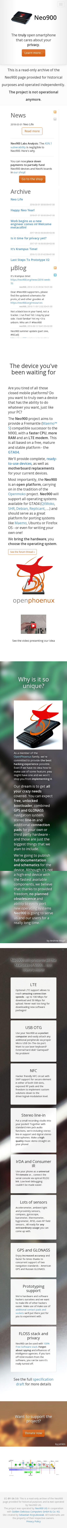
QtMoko (47, 503)
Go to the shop (32, 179)
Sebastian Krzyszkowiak (31, 1514)
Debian (22, 508)
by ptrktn (60, 1444)
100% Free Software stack (33, 1345)
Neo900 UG (41, 1508)
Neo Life (17, 199)
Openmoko (17, 494)
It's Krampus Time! (24, 249)
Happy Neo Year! (22, 210)
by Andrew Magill (56, 940)
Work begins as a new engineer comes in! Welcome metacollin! (31, 224)
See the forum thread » (22, 551)
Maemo (21, 523)
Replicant (37, 508)
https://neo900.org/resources (26, 302)
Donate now (33, 1433)
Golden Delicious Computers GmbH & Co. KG (36, 1511)
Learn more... (33, 53)
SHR (11, 508)
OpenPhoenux (22, 756)
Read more (32, 131)
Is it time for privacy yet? (29, 238)
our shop (19, 172)
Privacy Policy (33, 1521)
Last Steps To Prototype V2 (30, 260)
